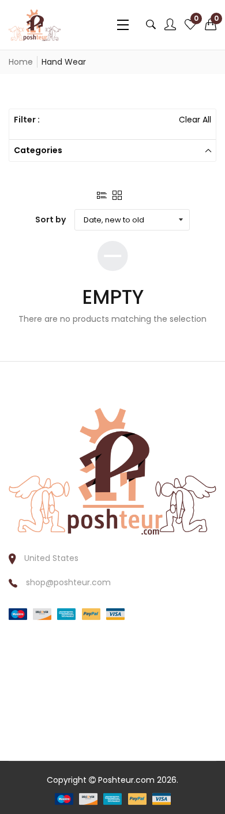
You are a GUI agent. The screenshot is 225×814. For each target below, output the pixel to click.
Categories (38, 150)
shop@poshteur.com (68, 582)
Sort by (50, 219)
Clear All (195, 119)
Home (21, 62)
